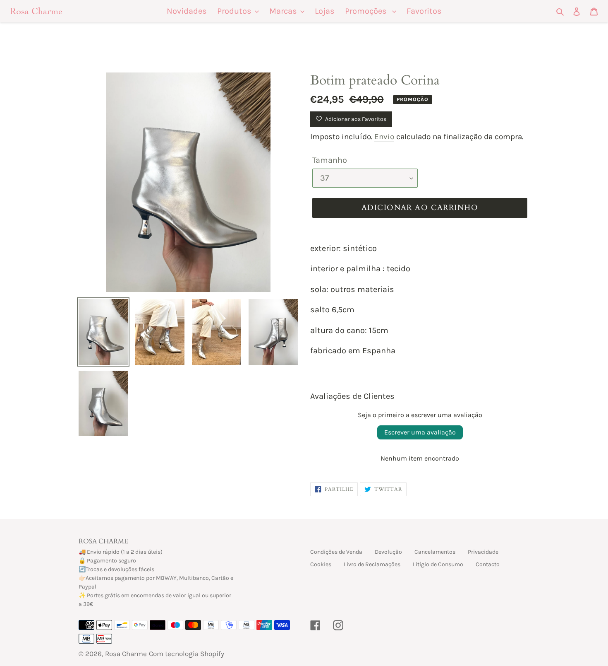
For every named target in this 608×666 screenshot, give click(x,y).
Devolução (388, 551)
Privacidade (483, 551)
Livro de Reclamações (372, 564)
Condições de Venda (336, 551)
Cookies (320, 564)
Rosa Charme (126, 653)
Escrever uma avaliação (420, 432)
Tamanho (329, 160)
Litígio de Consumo (438, 564)
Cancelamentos (434, 551)
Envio (384, 136)
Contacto (488, 564)
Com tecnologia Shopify (186, 653)
